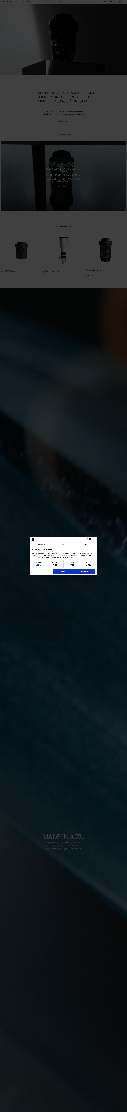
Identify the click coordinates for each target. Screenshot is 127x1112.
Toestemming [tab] (41, 544)
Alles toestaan (84, 571)
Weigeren (63, 571)
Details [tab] (63, 544)
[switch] (55, 565)
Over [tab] (85, 544)
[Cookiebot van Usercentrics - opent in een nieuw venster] (88, 539)
